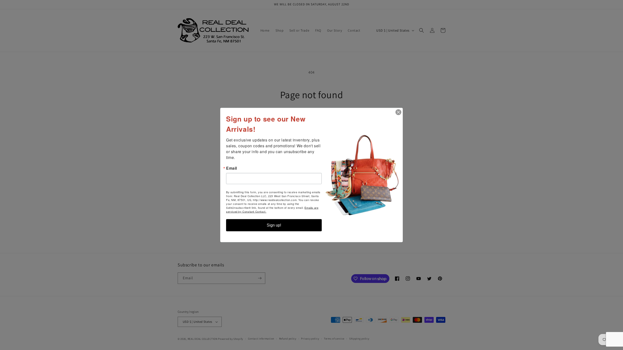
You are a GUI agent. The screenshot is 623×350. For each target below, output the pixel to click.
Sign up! (274, 225)
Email (231, 168)
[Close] (398, 112)
